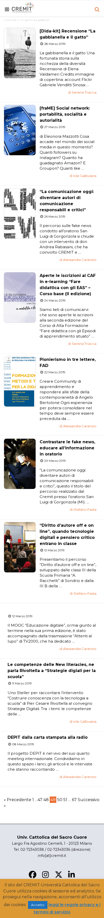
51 (65, 799)
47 (40, 799)
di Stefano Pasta (83, 509)
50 (59, 799)
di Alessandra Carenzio (77, 260)
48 (46, 799)
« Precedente (17, 799)
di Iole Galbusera (82, 176)
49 (53, 799)
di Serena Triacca (82, 92)
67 (74, 799)
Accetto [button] (37, 905)
